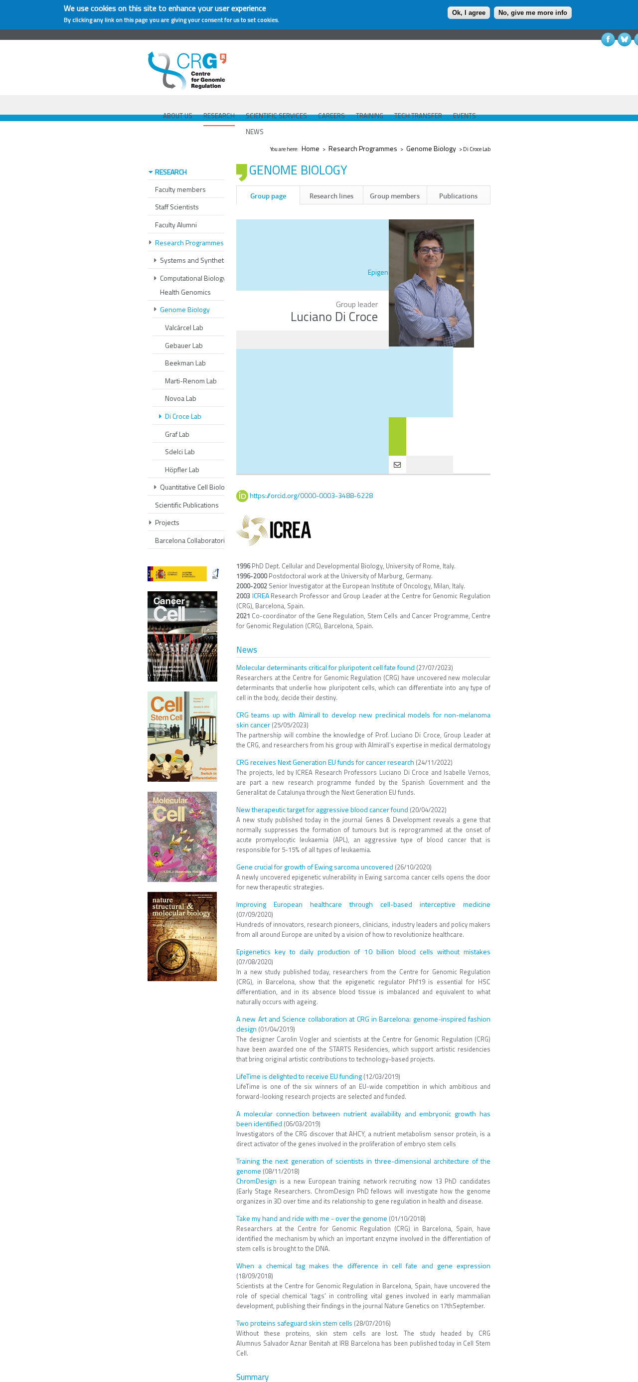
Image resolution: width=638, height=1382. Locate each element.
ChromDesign (256, 1181)
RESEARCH (219, 116)
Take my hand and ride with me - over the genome (311, 1218)
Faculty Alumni (176, 224)
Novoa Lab (180, 398)
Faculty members (180, 189)
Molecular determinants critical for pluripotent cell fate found (325, 667)
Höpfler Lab (182, 469)
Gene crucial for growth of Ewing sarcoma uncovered (314, 867)
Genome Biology (431, 148)
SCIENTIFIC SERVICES (276, 116)
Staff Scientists (177, 206)
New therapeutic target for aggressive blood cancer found (322, 809)
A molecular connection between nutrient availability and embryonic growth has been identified (363, 1118)
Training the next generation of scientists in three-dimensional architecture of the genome (363, 1166)
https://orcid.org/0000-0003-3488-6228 (311, 495)
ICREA (260, 595)
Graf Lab (177, 434)
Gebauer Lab (184, 345)
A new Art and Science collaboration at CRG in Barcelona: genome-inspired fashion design (363, 1024)
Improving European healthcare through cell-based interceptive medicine (363, 904)
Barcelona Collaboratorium (194, 540)
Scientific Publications (187, 505)
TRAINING (369, 116)
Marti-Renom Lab (191, 380)
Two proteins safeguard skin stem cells (294, 1323)
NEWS (255, 132)
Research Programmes (362, 148)
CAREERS (331, 116)
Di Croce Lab (183, 416)
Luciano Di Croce (334, 316)
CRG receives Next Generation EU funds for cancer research (325, 762)
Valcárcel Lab (184, 327)
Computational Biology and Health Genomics (199, 285)
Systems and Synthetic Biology (206, 260)
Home (310, 148)
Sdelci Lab (180, 451)
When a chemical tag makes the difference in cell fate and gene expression (363, 1265)
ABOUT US (177, 116)
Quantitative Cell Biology (196, 487)
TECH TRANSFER (418, 116)
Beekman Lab (185, 362)
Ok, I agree (468, 12)
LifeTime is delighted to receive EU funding (299, 1076)
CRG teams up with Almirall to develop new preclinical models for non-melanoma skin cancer (363, 719)
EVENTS (464, 116)
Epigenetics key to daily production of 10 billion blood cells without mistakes (363, 951)
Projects (167, 522)
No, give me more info (532, 12)
